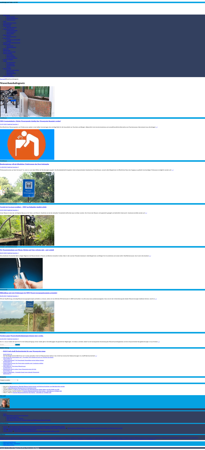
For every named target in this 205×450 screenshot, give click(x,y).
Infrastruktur (6, 38)
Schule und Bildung (11, 58)
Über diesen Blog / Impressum (14, 418)
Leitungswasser (107, 437)
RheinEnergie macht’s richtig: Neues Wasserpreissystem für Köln (19, 369)
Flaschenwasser (10, 19)
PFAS (4, 21)
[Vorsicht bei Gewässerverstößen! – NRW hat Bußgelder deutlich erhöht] (27, 202)
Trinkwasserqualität (11, 30)
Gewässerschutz (60, 437)
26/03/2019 (6, 364)
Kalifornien (9, 74)
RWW (137, 437)
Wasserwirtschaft (143, 439)
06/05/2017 (3, 296)
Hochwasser (9, 45)
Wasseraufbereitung (12, 18)
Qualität (132, 437)
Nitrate (8, 67)
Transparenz (150, 437)
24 (11, 354)
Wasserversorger (124, 439)
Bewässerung (14, 437)
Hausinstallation (11, 32)
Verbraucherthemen (8, 29)
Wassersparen (7, 35)
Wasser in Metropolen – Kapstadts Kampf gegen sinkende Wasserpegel (21, 372)
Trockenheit (194, 437)
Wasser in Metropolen (12, 70)
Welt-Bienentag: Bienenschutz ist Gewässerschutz (22, 388)
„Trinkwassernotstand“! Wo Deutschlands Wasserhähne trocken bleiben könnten (23, 360)
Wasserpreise (7, 26)
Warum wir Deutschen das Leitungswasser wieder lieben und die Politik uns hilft (36, 389)
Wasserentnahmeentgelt (37, 439)
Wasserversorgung (134, 439)
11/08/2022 (3, 167)
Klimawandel (6, 44)
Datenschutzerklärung (12, 417)
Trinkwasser (6, 15)
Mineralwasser (115, 437)
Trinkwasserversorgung (185, 437)
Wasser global (7, 68)
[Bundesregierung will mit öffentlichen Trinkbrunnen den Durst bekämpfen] (27, 159)
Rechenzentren (7, 24)
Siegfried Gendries (12, 124)
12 (11, 361)
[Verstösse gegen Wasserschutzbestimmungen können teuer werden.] (27, 331)
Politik (5, 61)
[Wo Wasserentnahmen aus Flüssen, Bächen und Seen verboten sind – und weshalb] (27, 245)
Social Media (10, 55)
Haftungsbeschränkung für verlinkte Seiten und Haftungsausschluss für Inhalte (28, 420)
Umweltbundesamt (5, 439)
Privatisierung (10, 64)
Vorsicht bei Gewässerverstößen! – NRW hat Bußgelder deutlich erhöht (23, 207)
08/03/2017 (6, 373)
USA (12, 439)
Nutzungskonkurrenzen (9, 23)
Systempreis (143, 437)
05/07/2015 (6, 354)
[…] (156, 127)
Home (5, 414)
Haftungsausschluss (8, 445)
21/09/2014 (6, 367)
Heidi (4, 429)
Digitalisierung (22, 437)
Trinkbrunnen (158, 437)
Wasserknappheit (11, 47)
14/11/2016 (6, 358)
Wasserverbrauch (11, 36)
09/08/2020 (6, 361)
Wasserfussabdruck (8, 76)
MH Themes (35, 448)
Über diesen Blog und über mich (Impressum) (15, 415)
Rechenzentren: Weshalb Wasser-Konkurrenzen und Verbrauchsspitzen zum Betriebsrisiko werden (37, 386)
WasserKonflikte (11, 73)
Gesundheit (52, 437)
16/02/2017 (3, 339)
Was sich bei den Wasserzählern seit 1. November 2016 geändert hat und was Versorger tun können (28, 357)
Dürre (29, 437)
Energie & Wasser (8, 59)
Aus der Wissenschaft (9, 52)
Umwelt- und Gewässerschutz (11, 42)
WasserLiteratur (10, 56)
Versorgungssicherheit (19, 439)
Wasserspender (10, 16)
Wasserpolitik (67, 439)
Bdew (8, 437)
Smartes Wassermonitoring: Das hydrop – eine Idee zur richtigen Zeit (42, 391)
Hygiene (8, 41)
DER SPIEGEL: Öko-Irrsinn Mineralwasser (14, 366)
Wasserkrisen (10, 71)
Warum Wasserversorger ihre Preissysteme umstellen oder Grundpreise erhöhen (23, 363)
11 (11, 364)
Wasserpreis (74, 439)
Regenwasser (6, 50)
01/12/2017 (6, 370)
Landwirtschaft (10, 65)
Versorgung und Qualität (13, 39)
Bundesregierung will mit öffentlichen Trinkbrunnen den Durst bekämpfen (24, 164)
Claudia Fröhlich (7, 431)
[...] (96, 356)
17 (11, 358)
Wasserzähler (10, 33)
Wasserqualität (90, 439)
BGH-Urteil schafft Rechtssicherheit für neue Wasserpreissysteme (24, 351)
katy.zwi (5, 426)
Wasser (28, 439)
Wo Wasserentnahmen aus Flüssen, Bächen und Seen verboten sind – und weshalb (27, 250)
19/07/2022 (3, 210)
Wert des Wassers (11, 27)
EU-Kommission (10, 62)
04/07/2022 (3, 253)
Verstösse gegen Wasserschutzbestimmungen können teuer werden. (21, 336)
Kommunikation (7, 53)
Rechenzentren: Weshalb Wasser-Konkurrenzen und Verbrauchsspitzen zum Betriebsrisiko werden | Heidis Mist (34, 428)
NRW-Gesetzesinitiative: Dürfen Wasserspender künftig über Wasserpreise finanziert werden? (30, 121)
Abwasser (6, 48)
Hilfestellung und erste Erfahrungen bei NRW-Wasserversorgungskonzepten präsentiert (28, 293)
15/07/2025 (3, 124)
